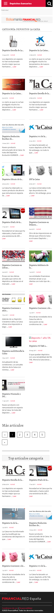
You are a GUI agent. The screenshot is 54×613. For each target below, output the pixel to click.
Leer (14, 66)
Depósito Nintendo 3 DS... (11, 395)
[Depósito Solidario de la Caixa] (40, 255)
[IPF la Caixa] (40, 170)
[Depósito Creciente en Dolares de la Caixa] (40, 212)
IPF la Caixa (34, 179)
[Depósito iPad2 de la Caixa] (13, 212)
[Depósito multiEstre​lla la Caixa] (13, 341)
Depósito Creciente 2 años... (11, 309)
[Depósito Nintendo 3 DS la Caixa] (13, 384)
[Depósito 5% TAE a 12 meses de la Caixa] (40, 339)
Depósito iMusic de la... (12, 179)
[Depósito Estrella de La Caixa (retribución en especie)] (13, 41)
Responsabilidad (25, 608)
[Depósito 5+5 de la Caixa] (40, 127)
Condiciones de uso (9, 608)
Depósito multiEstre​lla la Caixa (13, 352)
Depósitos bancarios (21, 3)
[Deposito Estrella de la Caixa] (40, 84)
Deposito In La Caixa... (39, 50)
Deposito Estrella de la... (39, 93)
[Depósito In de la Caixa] (13, 513)
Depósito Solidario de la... (38, 266)
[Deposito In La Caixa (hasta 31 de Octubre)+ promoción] (13, 84)
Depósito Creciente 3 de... (40, 308)
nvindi (12, 55)
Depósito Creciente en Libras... (12, 266)
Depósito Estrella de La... (13, 50)
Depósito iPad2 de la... (12, 222)
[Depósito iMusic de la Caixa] (13, 170)
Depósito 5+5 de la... (38, 136)
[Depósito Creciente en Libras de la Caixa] (13, 255)
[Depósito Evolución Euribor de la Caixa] (13, 127)
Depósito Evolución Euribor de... (11, 137)
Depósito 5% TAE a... (38, 345)
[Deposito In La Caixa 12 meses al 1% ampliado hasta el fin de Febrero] (40, 41)
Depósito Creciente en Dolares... (39, 223)
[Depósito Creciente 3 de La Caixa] (40, 298)
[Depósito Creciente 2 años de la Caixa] (13, 298)
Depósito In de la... (10, 523)
